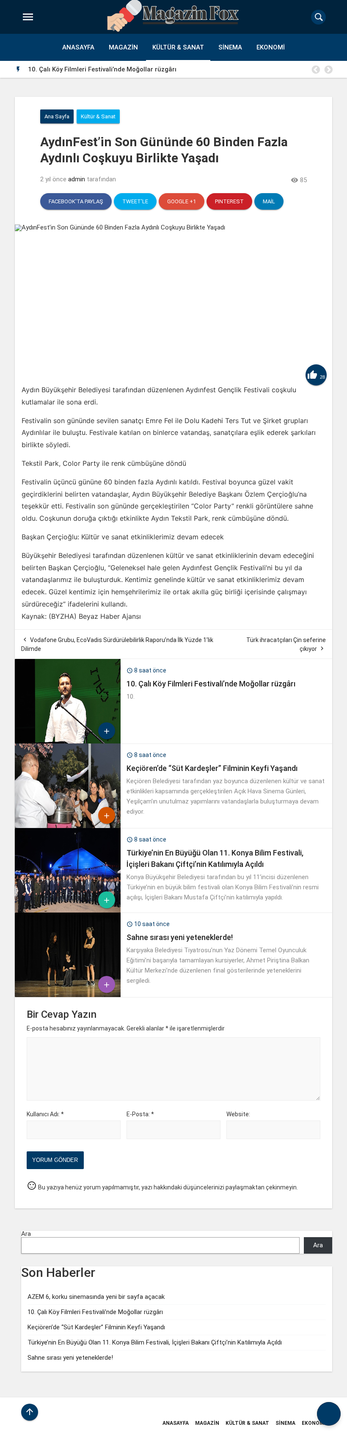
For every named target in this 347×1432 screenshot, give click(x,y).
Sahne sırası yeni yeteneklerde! (180, 937)
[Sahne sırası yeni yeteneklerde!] (68, 995)
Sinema (230, 47)
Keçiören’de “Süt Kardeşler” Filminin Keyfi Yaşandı (247, 69)
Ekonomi (270, 47)
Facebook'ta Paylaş (76, 201)
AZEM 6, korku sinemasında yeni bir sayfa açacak (96, 1297)
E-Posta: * (140, 1114)
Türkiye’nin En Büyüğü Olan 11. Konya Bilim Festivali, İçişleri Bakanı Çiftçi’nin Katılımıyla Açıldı (155, 1342)
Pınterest (229, 201)
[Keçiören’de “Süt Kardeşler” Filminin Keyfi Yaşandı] (68, 826)
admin (76, 179)
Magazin (123, 47)
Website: (238, 1114)
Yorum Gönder (55, 1160)
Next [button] (328, 70)
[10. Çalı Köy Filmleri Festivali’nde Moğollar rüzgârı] (68, 741)
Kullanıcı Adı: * (45, 1114)
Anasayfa (78, 47)
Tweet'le (135, 201)
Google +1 (181, 201)
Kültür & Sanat (178, 47)
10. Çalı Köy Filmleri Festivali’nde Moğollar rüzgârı (211, 683)
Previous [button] (315, 70)
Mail (269, 201)
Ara (26, 1234)
